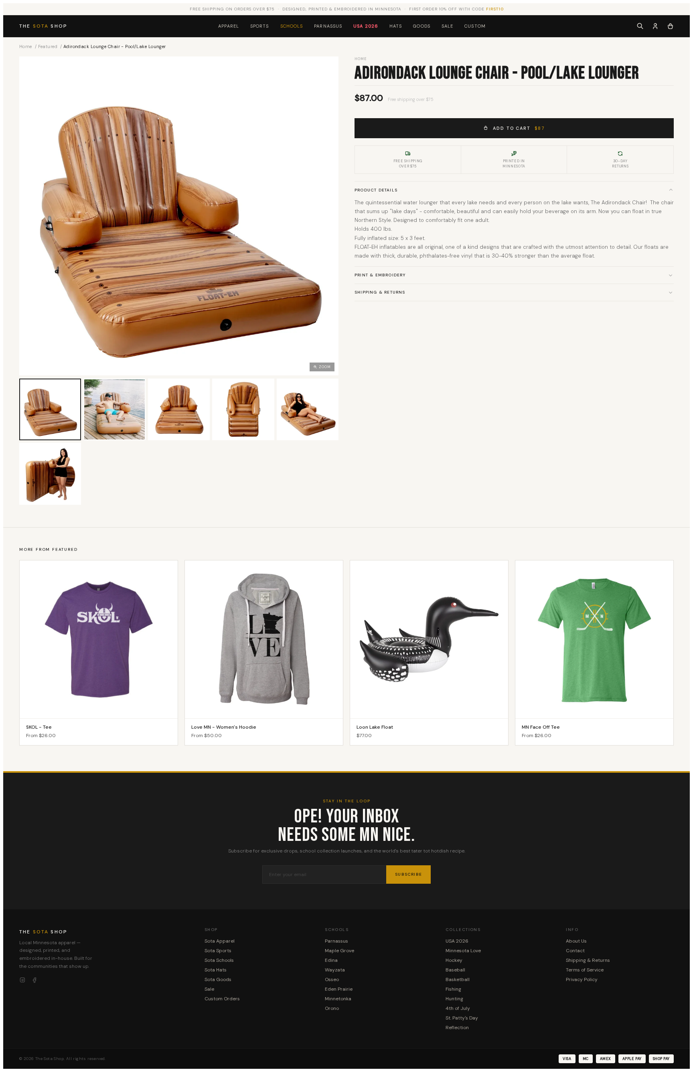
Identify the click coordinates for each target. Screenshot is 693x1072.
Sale (447, 26)
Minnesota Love (463, 950)
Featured (48, 46)
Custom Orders (222, 998)
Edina (331, 960)
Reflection (457, 1027)
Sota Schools (219, 960)
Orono (332, 1008)
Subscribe (408, 874)
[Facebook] (34, 980)
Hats (395, 26)
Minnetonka (338, 998)
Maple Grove (339, 950)
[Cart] (670, 26)
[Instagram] (22, 980)
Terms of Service (585, 970)
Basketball (458, 979)
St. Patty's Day (462, 1018)
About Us (576, 941)
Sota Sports (218, 950)
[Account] (655, 26)
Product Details (376, 189)
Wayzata (335, 970)
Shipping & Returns (380, 292)
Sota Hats (216, 970)
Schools (291, 26)
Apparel (228, 26)
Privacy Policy (582, 979)
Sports (259, 26)
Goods (421, 26)
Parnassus (328, 26)
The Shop (43, 26)
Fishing (453, 989)
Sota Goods (218, 979)
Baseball (455, 970)
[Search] (640, 26)
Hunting (454, 998)
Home (25, 46)
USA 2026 (365, 26)
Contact (575, 950)
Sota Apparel (220, 941)
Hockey (454, 960)
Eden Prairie (339, 989)
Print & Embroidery (380, 275)
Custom (475, 26)
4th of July (458, 1008)
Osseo (332, 979)
